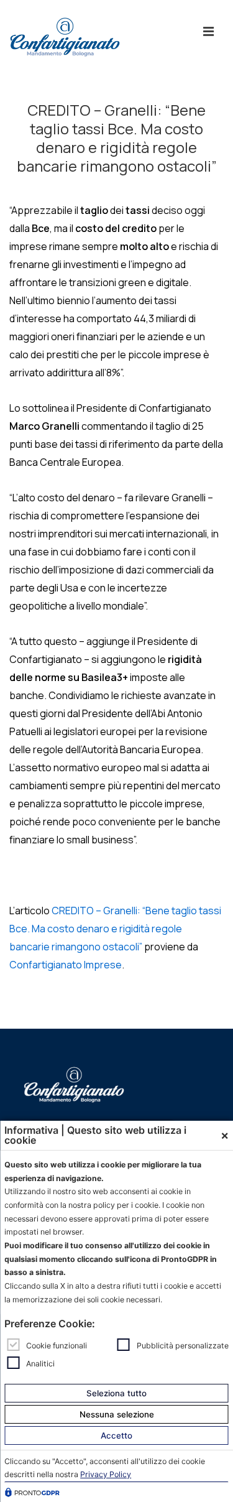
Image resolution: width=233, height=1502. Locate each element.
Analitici (40, 1363)
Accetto (116, 1435)
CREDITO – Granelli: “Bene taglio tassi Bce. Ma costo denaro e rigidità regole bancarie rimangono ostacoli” (115, 928)
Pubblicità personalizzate (183, 1345)
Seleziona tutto (116, 1393)
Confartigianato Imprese (65, 964)
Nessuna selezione (117, 1414)
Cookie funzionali (56, 1345)
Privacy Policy (105, 1474)
